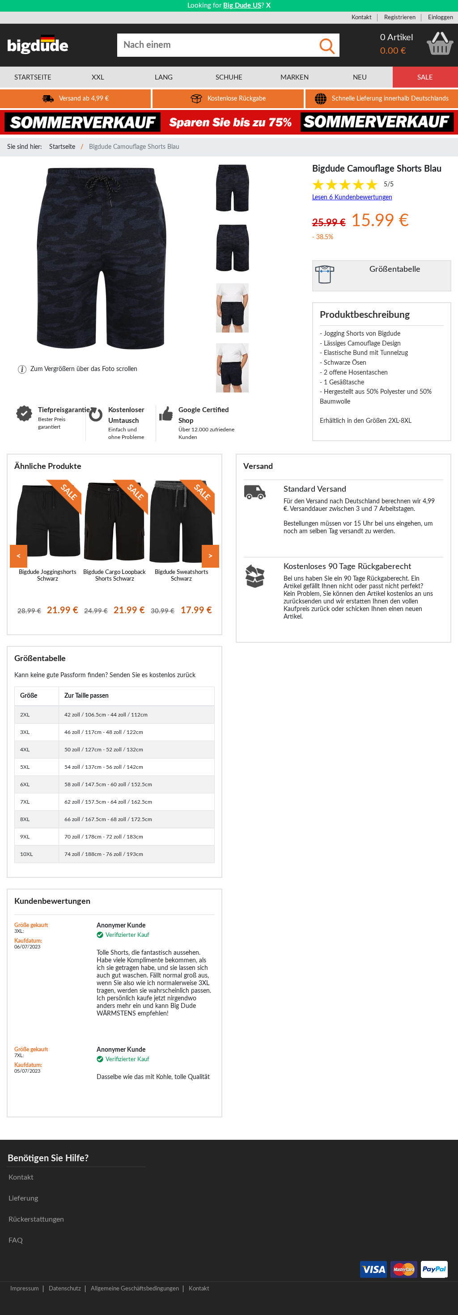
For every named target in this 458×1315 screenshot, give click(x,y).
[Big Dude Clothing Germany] (38, 44)
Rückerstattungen (36, 1219)
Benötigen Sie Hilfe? (48, 1158)
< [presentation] (18, 556)
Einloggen (440, 17)
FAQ (15, 1240)
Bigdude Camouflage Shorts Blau (134, 147)
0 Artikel (396, 37)
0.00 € (393, 50)
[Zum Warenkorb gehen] (440, 43)
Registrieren (400, 17)
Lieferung (23, 1198)
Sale (425, 77)
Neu (360, 77)
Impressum (24, 1288)
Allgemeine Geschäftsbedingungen (135, 1288)
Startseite (62, 147)
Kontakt (362, 17)
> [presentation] (210, 556)
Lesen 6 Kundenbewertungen (352, 197)
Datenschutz (65, 1288)
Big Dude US (242, 5)
